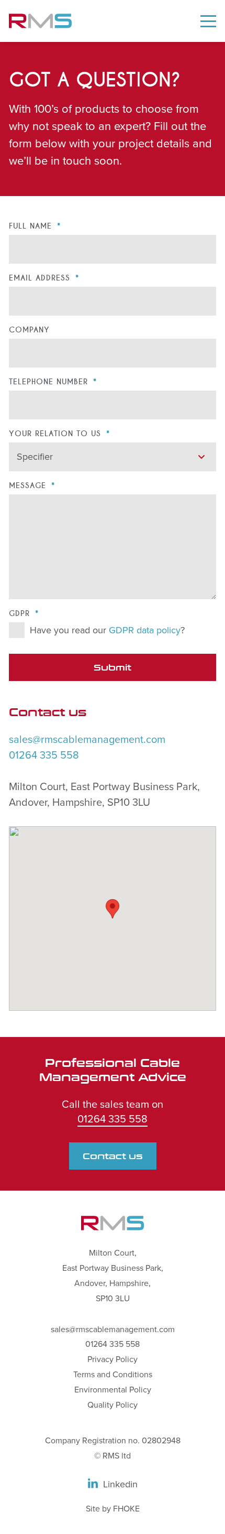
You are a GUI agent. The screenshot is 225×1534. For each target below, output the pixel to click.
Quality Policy (112, 1405)
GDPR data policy (145, 630)
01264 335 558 (44, 755)
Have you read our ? (107, 630)
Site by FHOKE (113, 1509)
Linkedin (120, 1484)
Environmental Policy (112, 1390)
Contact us (113, 1157)
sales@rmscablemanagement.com (87, 739)
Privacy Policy (112, 1359)
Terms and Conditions (112, 1374)
